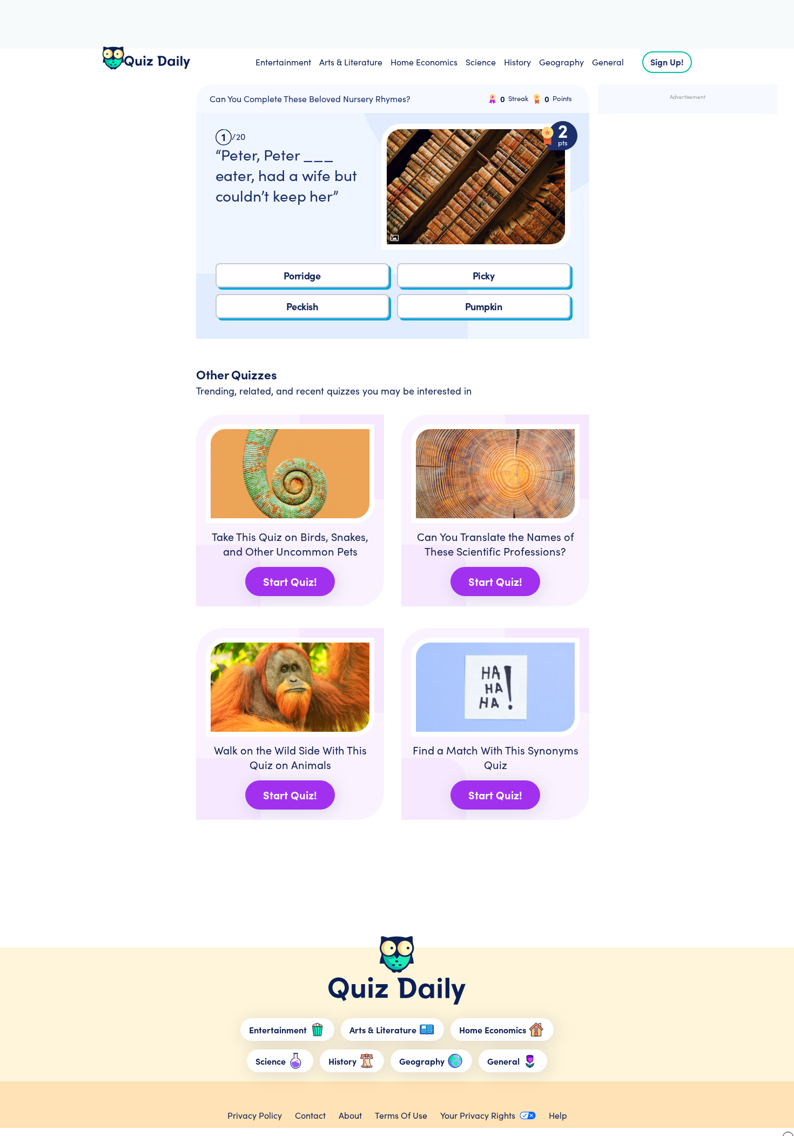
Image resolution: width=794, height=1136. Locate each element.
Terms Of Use (401, 1115)
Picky (484, 275)
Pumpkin (483, 306)
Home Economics (424, 62)
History (517, 62)
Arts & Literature (350, 62)
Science (481, 62)
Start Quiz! (290, 581)
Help (558, 1115)
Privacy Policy (254, 1115)
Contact (310, 1115)
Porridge (302, 275)
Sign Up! (667, 62)
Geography (561, 62)
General (608, 62)
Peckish (302, 306)
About (350, 1115)
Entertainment (283, 62)
